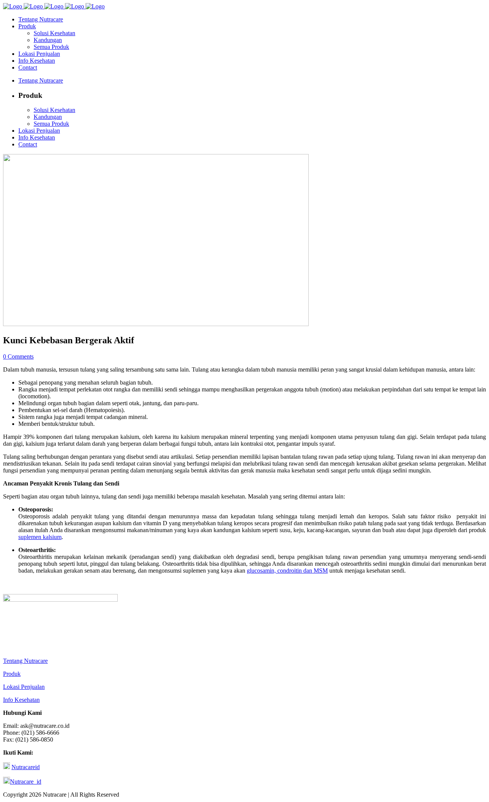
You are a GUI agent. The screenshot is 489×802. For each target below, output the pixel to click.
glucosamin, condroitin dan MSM (287, 570)
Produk (12, 673)
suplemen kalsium (40, 537)
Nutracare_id (25, 781)
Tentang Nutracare (25, 661)
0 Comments (18, 356)
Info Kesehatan (21, 699)
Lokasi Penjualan (24, 686)
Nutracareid (25, 767)
